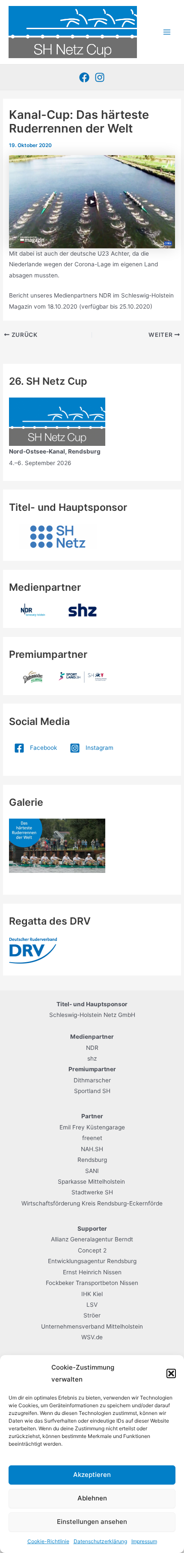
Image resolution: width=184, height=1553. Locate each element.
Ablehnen (92, 1498)
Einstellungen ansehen (92, 1522)
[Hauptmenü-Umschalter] (167, 32)
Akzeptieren (92, 1474)
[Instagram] (100, 77)
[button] (171, 1373)
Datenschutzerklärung (100, 1541)
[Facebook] (84, 77)
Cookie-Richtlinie (48, 1541)
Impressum (144, 1541)
